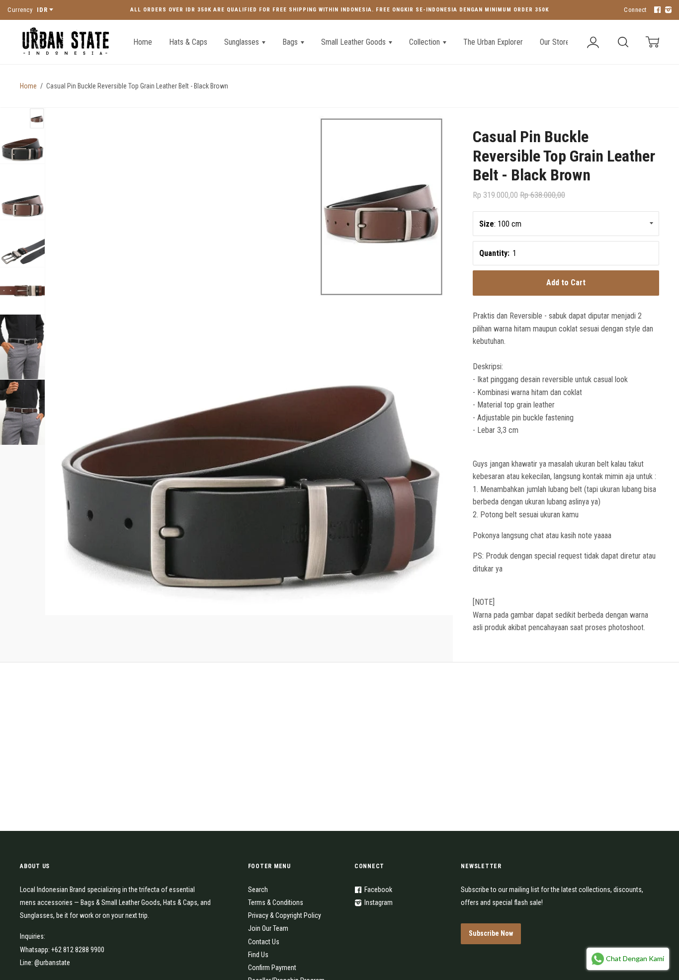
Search (258, 890)
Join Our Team (268, 928)
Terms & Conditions (275, 902)
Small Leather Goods (354, 42)
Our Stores (556, 42)
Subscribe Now (491, 933)
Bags (291, 42)
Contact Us (263, 942)
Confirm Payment (272, 968)
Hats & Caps (188, 42)
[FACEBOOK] (656, 10)
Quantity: (494, 253)
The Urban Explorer (493, 42)
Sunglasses (242, 42)
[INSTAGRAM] (667, 10)
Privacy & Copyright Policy (284, 915)
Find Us (258, 955)
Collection (425, 42)
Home (142, 42)
